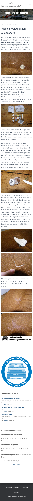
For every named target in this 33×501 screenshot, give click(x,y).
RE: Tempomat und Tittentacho (10, 398)
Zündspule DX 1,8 (6, 414)
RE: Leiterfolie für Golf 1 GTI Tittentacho (13, 407)
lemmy (5, 411)
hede (5, 404)
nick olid (6, 420)
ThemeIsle (23, 496)
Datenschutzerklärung (12, 487)
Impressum (25, 487)
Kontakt (16, 492)
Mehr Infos (16, 464)
